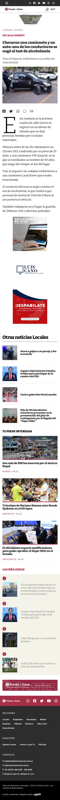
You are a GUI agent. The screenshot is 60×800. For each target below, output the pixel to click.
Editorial (18, 724)
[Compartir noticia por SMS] (24, 111)
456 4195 (18, 770)
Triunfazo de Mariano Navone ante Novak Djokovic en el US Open (29, 507)
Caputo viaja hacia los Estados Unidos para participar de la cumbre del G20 (37, 373)
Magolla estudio (27, 794)
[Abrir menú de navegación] (7, 3)
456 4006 (28, 770)
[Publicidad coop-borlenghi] (30, 20)
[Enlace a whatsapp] (30, 3)
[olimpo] (9, 640)
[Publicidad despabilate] (30, 307)
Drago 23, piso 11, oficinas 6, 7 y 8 (19, 774)
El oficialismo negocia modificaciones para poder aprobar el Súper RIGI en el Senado (27, 551)
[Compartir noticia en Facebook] (4, 111)
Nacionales (9, 559)
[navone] (30, 490)
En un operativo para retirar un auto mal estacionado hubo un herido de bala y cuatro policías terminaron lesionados (38, 589)
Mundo (6, 471)
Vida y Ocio (42, 724)
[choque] (30, 85)
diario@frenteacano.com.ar (17, 765)
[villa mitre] (9, 665)
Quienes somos (9, 745)
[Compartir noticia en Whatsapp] (18, 111)
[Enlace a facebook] (34, 3)
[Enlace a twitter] (39, 3)
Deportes (8, 514)
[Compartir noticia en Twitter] (11, 111)
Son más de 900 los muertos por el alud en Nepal (29, 464)
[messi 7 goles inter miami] (9, 394)
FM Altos (42, 745)
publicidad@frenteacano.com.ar (19, 761)
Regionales (18, 719)
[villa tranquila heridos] (9, 589)
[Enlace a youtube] (44, 3)
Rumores (29, 724)
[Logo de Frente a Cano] (13, 9)
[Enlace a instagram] (49, 3)
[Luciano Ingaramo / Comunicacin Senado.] (30, 532)
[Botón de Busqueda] (53, 3)
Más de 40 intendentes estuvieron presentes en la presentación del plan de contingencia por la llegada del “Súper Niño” (38, 415)
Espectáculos (8, 728)
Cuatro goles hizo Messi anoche (38, 394)
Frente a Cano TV (27, 745)
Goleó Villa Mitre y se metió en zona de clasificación (38, 665)
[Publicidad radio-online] (30, 234)
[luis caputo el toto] (9, 373)
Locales (7, 30)
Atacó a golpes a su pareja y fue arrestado (38, 352)
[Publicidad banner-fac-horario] (30, 685)
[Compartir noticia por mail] (31, 111)
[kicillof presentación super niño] (9, 415)
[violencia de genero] (9, 352)
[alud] (30, 447)
